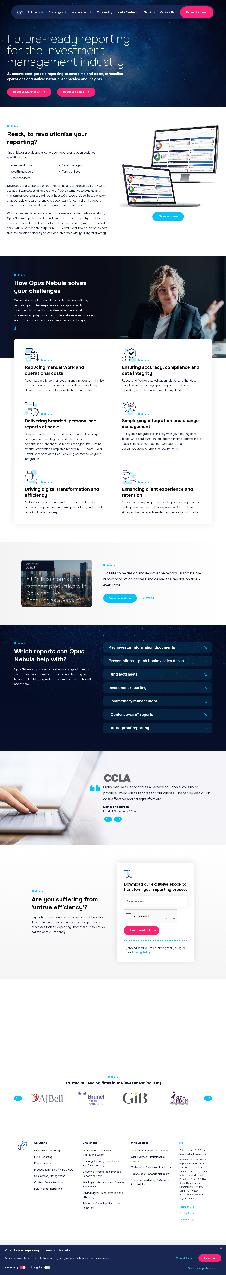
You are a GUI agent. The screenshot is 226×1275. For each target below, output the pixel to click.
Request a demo (196, 12)
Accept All (210, 1258)
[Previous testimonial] (108, 819)
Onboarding (104, 12)
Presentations (42, 1163)
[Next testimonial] (118, 819)
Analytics (37, 1267)
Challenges (56, 12)
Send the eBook (140, 930)
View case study (120, 598)
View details (184, 1258)
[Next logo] (208, 1098)
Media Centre (126, 12)
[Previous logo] (18, 1098)
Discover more (168, 216)
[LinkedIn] (181, 1142)
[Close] (222, 1248)
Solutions (34, 12)
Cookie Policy (186, 1219)
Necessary (11, 1267)
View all (148, 598)
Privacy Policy (187, 1213)
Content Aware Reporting (49, 1182)
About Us (149, 12)
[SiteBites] (113, 1254)
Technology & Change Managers (150, 1173)
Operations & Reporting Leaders (150, 1150)
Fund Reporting (43, 1157)
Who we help (80, 12)
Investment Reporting (47, 1150)
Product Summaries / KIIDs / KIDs (53, 1169)
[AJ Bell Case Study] (56, 583)
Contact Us (167, 12)
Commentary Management (49, 1176)
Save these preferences (202, 1268)
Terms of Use (186, 1206)
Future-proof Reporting (48, 1188)
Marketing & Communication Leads (151, 1167)
